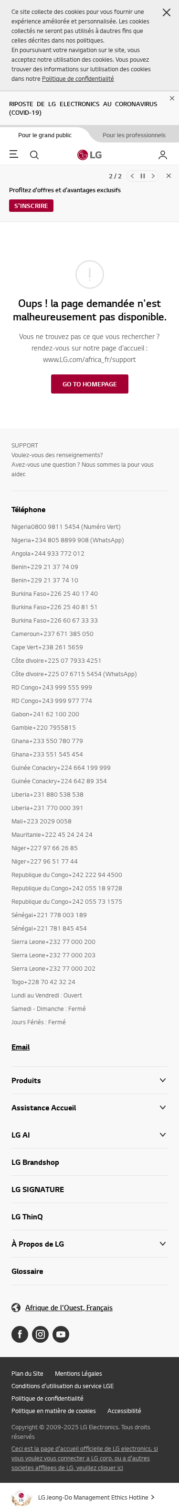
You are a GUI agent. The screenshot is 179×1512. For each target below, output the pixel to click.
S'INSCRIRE (31, 205)
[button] (166, 12)
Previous (132, 176)
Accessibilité (124, 1410)
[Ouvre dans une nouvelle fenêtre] (19, 1334)
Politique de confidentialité (78, 78)
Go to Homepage (90, 384)
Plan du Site (27, 1373)
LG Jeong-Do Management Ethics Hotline (93, 1497)
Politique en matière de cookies (53, 1410)
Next (153, 176)
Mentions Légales (78, 1373)
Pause (142, 176)
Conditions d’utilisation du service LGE (62, 1385)
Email (20, 1047)
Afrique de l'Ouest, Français (69, 1308)
